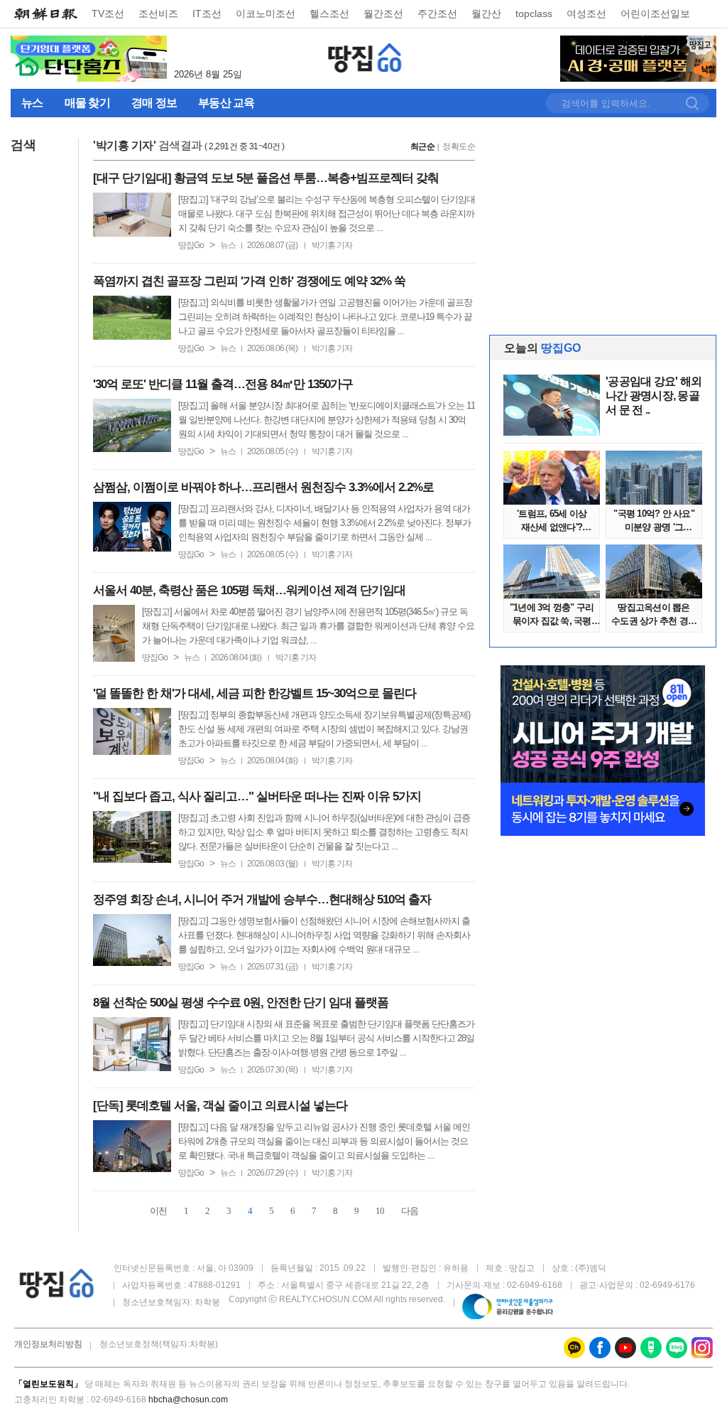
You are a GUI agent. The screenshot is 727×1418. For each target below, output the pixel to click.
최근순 (422, 146)
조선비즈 (158, 13)
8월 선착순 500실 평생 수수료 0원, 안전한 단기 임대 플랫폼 (240, 1002)
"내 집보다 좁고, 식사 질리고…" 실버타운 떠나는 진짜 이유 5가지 (257, 796)
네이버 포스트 (651, 1347)
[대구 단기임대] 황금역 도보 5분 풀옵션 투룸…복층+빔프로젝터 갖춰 (266, 178)
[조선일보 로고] (45, 14)
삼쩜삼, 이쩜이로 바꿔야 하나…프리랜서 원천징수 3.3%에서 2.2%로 (263, 487)
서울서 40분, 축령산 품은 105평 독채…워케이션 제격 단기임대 (249, 590)
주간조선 (437, 13)
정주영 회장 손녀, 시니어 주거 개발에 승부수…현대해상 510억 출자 (262, 899)
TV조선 (108, 13)
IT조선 (207, 13)
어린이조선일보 (655, 13)
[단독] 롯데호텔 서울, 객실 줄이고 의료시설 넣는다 (220, 1105)
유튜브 (625, 1347)
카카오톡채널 (574, 1347)
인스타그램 (702, 1347)
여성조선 (586, 13)
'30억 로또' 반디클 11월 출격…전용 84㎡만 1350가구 (223, 384)
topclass (533, 13)
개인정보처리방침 (48, 1344)
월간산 (486, 13)
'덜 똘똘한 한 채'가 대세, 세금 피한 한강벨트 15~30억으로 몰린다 (254, 693)
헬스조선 (329, 13)
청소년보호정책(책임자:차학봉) (158, 1344)
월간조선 (383, 13)
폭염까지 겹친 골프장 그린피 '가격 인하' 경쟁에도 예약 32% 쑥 (249, 281)
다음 (409, 1210)
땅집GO (365, 57)
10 (380, 1210)
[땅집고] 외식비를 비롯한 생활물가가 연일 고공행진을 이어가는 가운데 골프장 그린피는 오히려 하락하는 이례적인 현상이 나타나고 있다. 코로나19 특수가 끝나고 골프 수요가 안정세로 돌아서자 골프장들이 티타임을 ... (325, 316)
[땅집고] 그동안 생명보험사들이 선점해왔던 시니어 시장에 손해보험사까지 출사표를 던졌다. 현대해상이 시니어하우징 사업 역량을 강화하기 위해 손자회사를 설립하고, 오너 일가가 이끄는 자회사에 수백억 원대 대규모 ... (324, 935)
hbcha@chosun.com (188, 1399)
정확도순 (458, 146)
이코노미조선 (265, 13)
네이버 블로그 (676, 1347)
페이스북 (600, 1347)
